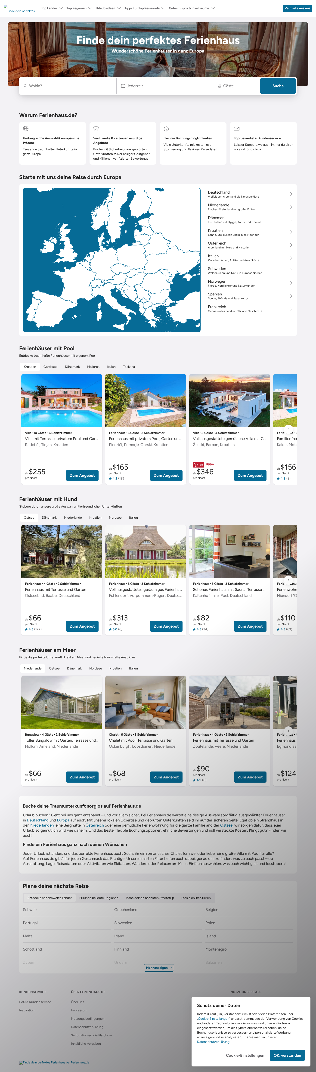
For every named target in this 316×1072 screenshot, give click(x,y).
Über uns (77, 1002)
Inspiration (26, 1010)
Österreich (95, 825)
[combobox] (70, 86)
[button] (165, 86)
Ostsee (226, 825)
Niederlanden (42, 825)
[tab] (30, 367)
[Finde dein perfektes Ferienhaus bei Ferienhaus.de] (54, 1063)
